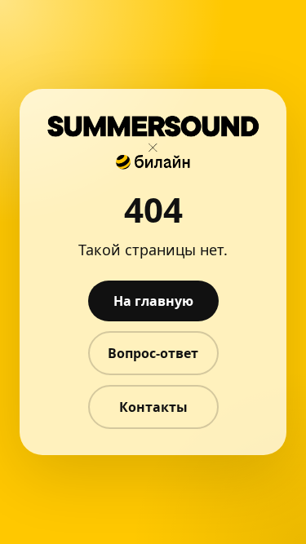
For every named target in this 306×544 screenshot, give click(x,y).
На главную (153, 301)
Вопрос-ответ (153, 353)
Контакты (153, 407)
